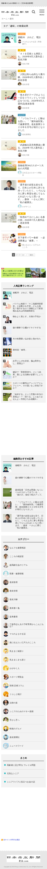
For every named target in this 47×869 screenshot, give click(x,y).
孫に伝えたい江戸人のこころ (23, 643)
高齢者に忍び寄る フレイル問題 (21, 765)
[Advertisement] (23, 428)
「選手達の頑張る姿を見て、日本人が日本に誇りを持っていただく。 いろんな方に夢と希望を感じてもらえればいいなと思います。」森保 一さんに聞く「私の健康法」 (31, 193)
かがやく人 (26, 207)
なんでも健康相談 (18, 548)
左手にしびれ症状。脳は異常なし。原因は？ (27, 362)
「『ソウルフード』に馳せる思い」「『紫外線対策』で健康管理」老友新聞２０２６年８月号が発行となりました (31, 124)
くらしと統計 (16, 694)
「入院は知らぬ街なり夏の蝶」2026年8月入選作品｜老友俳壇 (31, 77)
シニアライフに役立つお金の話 (21, 782)
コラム (22, 34)
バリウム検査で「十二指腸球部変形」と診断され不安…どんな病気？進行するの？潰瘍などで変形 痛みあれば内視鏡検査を (28, 307)
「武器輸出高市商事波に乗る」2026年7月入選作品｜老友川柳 (31, 148)
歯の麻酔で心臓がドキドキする (27, 328)
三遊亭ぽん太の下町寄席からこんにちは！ (27, 625)
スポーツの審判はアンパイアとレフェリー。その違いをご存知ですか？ (28, 385)
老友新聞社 (26, 134)
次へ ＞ (25, 255)
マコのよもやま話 (18, 634)
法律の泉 (14, 703)
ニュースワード (17, 746)
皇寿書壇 (14, 617)
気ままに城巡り (17, 651)
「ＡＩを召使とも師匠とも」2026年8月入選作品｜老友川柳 (31, 56)
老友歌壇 (25, 108)
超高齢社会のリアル (19, 565)
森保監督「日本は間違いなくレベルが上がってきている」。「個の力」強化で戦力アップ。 (29, 492)
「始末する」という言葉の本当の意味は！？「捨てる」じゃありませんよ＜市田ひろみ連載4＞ (28, 396)
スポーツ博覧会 (17, 677)
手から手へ (15, 720)
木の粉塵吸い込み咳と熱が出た (27, 339)
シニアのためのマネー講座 (22, 711)
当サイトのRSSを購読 (11, 840)
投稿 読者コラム (17, 686)
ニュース (21, 115)
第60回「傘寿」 (20, 350)
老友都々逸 (15, 608)
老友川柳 (25, 64)
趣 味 (22, 50)
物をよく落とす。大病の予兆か (27, 316)
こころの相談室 (17, 556)
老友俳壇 (25, 84)
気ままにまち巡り (18, 660)
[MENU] (42, 11)
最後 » (32, 255)
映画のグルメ (16, 729)
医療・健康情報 (17, 574)
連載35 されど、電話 (29, 37)
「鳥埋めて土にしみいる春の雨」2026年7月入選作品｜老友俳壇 (31, 220)
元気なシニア (13, 773)
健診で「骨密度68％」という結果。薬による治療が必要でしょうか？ (28, 374)
